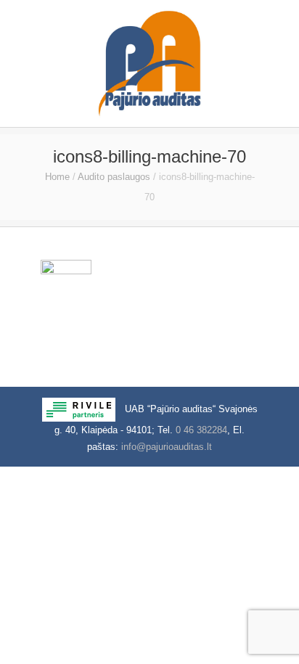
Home (57, 176)
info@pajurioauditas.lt (166, 446)
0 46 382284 (201, 430)
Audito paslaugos (114, 176)
